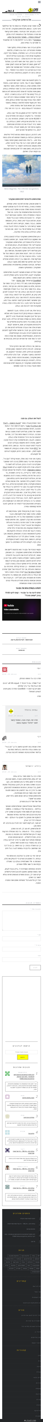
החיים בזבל (31, 1133)
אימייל (38, 945)
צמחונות (13, 1265)
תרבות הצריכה (36, 1272)
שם (39, 935)
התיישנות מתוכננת (14, 1256)
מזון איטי (37, 1262)
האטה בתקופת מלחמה (28, 1098)
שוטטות (31, 1268)
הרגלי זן (38, 1332)
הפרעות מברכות (31, 1229)
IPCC (36, 448)
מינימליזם (30, 1262)
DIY (39, 1256)
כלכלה (39, 1405)
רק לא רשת (37, 1286)
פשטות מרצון (21, 1265)
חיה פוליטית (21, 649)
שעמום (25, 1268)
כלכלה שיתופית (10, 1259)
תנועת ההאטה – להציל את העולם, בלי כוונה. (22, 639)
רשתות (38, 1268)
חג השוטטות (36, 1297)
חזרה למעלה (31, 1420)
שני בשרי (37, 1292)
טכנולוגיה (18, 1259)
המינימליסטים (36, 1337)
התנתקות (37, 1259)
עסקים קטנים (36, 1265)
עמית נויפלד (29, 14)
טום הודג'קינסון (28, 1259)
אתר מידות (21, 280)
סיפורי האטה (36, 1343)
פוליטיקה (37, 1410)
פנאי (28, 1265)
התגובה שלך (35, 909)
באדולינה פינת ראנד (28, 1117)
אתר (39, 955)
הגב (39, 674)
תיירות (38, 1383)
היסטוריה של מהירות (33, 1321)
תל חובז (33, 1241)
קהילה (12, 14)
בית (39, 1361)
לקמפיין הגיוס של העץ (33, 572)
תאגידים (18, 1268)
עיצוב (39, 1366)
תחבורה (38, 1416)
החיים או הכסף (25, 1256)
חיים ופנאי (37, 1377)
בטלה (33, 1256)
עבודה (23, 1262)
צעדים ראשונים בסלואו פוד (31, 1326)
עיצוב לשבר (16, 1262)
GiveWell (37, 280)
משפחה (38, 1388)
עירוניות (8, 1262)
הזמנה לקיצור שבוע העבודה (27, 1218)
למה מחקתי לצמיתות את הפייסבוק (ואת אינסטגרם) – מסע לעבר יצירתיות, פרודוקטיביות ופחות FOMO (24, 1077)
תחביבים (11, 1268)
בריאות (38, 1394)
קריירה (6, 1265)
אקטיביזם (19, 14)
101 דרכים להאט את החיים (31, 1315)
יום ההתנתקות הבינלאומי (32, 1303)
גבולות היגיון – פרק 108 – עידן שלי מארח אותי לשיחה (23, 1152)
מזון (39, 1355)
